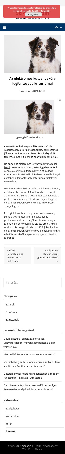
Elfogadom (33, 14)
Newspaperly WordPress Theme (40, 447)
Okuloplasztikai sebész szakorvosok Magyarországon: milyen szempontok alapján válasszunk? (30, 342)
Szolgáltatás (13, 408)
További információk (41, 11)
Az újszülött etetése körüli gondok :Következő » (48, 256)
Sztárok (10, 304)
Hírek (9, 423)
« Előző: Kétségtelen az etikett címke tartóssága (15, 256)
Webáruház (12, 416)
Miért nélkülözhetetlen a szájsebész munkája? (30, 354)
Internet (10, 431)
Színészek (11, 312)
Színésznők (12, 319)
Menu (58, 27)
